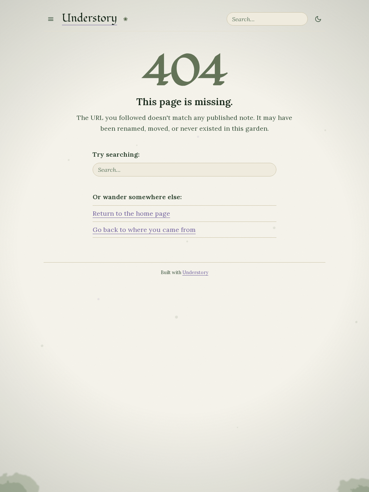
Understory (89, 19)
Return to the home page (131, 213)
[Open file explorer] (51, 19)
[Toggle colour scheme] (318, 19)
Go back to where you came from (144, 229)
